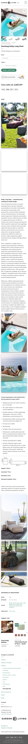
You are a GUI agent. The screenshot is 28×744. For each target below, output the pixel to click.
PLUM (14, 604)
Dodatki (3, 659)
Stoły (4, 686)
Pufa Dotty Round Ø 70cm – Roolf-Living (21, 643)
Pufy (4, 682)
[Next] (24, 22)
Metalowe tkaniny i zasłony (9, 675)
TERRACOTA (19, 604)
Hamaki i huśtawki (6, 662)
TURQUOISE (12, 606)
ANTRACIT (11, 607)
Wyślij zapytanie (9, 70)
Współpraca (4, 726)
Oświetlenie (6, 677)
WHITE (17, 606)
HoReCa (14, 42)
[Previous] (3, 22)
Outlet (3, 695)
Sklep (2, 698)
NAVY (21, 606)
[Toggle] (26, 660)
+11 (16, 637)
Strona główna (5, 42)
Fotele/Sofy (5, 670)
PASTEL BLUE (16, 603)
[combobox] (3, 65)
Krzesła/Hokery (6, 672)
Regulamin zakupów (6, 728)
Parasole (5, 679)
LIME (24, 603)
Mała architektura (6, 692)
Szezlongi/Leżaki (6, 44)
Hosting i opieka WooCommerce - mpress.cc (14, 742)
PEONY (10, 604)
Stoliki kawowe (6, 684)
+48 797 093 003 (6, 714)
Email (2, 55)
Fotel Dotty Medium (5, 641)
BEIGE (10, 603)
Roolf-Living (12, 611)
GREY (21, 603)
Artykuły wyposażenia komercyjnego (11, 668)
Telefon (3, 62)
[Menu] (18, 3)
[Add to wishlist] (24, 11)
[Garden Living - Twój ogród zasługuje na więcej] (8, 3)
